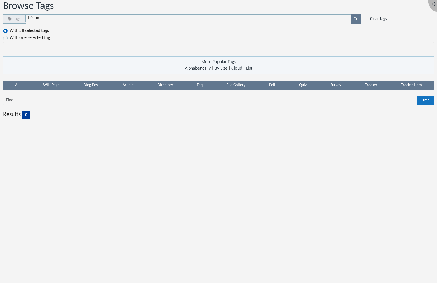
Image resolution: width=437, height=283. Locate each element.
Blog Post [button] (91, 85)
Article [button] (128, 85)
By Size (221, 68)
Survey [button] (335, 85)
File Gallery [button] (236, 85)
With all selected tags (29, 31)
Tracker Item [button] (411, 85)
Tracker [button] (371, 85)
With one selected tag (30, 38)
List (249, 68)
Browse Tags (28, 6)
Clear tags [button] (378, 19)
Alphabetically (198, 68)
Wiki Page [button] (51, 85)
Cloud (236, 68)
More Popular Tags (218, 62)
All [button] (17, 85)
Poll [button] (272, 85)
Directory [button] (165, 85)
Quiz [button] (303, 85)
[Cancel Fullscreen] (434, 4)
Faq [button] (200, 85)
